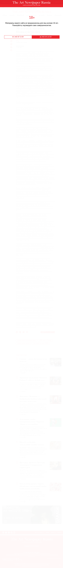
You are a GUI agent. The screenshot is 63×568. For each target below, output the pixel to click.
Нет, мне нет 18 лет (18, 37)
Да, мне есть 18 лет (46, 37)
